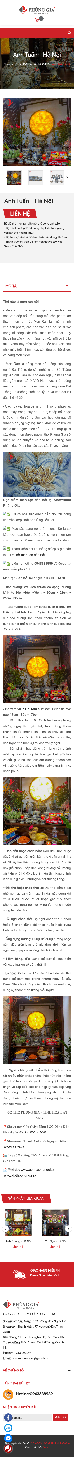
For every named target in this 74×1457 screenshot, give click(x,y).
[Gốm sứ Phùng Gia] (37, 9)
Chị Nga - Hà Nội (55, 1241)
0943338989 (17, 1353)
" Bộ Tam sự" (33, 709)
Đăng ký (61, 1417)
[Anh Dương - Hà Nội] (18, 1222)
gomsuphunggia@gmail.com (26, 1358)
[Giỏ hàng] (37, 21)
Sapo (46, 1447)
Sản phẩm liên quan (26, 1198)
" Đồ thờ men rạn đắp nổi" (27, 555)
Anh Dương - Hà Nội (18, 1241)
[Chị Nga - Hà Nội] (55, 1222)
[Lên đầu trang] (64, 1443)
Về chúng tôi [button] (14, 1370)
